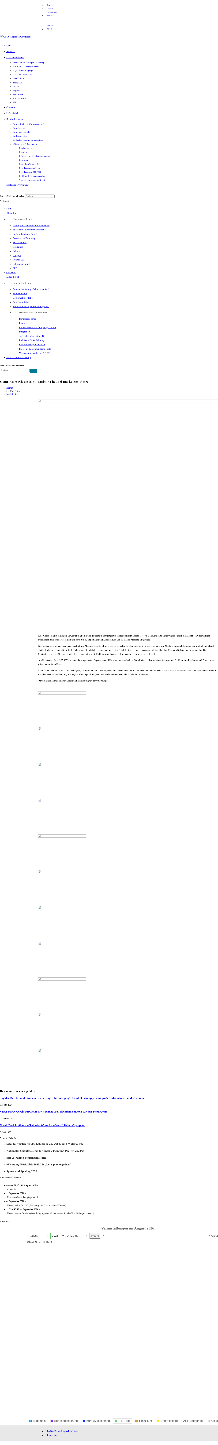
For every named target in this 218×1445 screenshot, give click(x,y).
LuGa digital (12, 277)
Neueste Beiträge (9, 1138)
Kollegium (18, 247)
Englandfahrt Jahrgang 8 (25, 234)
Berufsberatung (20, 293)
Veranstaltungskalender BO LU (34, 353)
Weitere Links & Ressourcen (33, 312)
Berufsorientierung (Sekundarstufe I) (31, 289)
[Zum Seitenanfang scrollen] (1, 1443)
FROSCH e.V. (19, 242)
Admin (9, 388)
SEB (15, 268)
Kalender (5, 1221)
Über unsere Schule (22, 219)
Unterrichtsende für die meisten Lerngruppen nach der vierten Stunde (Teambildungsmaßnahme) (50, 1213)
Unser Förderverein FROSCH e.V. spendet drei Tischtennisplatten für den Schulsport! (53, 1111)
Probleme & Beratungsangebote (35, 349)
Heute (95, 1235)
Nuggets (17, 255)
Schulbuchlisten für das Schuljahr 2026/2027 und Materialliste (44, 1143)
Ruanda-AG (19, 259)
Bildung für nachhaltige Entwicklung (31, 225)
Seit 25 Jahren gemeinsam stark (26, 1157)
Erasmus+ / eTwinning (24, 238)
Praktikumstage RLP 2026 (32, 344)
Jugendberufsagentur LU (31, 336)
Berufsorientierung (22, 283)
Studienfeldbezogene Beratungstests (31, 306)
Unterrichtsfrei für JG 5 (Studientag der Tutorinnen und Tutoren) (36, 1205)
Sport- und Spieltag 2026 (21, 1171)
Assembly (11, 1189)
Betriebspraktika (21, 302)
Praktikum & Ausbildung (31, 340)
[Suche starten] (33, 371)
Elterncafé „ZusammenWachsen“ (29, 229)
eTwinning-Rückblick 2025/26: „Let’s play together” (38, 1164)
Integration (24, 331)
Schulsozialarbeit (21, 264)
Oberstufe (11, 272)
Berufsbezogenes (27, 319)
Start (8, 208)
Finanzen (23, 323)
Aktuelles (11, 213)
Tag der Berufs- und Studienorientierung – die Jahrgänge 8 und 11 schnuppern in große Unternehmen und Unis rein (72, 1097)
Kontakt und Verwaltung (18, 357)
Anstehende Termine (10, 1177)
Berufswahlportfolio (23, 298)
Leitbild (16, 251)
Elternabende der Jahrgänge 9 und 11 (23, 1197)
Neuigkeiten (12, 394)
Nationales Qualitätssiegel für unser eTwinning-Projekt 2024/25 (45, 1150)
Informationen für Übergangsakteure (37, 327)
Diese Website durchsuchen (12, 196)
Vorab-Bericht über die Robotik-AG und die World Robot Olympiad (42, 1125)
